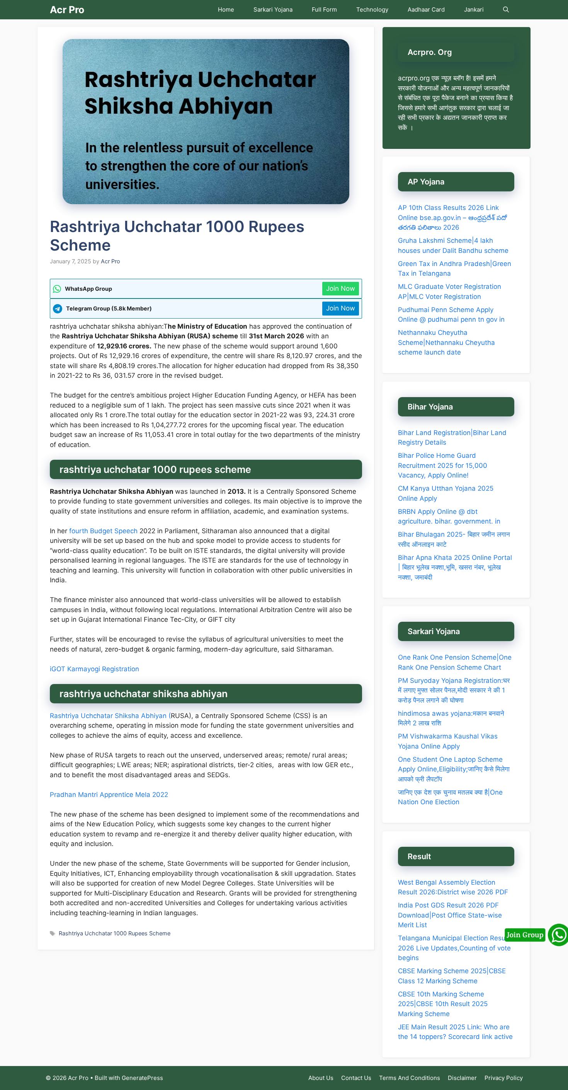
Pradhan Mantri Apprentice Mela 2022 (109, 794)
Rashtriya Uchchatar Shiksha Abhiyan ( (110, 716)
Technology (372, 9)
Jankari (474, 9)
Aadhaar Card (426, 9)
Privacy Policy (504, 1077)
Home (226, 9)
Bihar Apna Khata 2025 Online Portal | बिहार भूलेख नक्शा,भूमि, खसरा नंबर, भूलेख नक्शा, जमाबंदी (455, 567)
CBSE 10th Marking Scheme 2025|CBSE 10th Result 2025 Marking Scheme (443, 1004)
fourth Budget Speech (104, 531)
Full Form (324, 9)
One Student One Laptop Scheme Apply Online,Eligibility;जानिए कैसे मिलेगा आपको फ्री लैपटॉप (454, 769)
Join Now (340, 288)
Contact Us (356, 1077)
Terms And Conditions (409, 1077)
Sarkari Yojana (273, 9)
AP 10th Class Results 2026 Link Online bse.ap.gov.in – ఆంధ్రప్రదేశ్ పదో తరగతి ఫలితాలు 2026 (452, 217)
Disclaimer (462, 1077)
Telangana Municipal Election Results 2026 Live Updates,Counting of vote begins (455, 948)
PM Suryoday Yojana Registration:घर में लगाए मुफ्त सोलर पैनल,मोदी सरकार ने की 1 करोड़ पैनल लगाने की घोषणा (454, 690)
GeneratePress (142, 1077)
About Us (320, 1077)
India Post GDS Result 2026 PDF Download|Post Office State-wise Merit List (450, 915)
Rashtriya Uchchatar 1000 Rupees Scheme (114, 933)
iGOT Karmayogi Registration (94, 669)
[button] (506, 9)
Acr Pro (67, 9)
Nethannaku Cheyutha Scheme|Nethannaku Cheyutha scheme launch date (446, 342)
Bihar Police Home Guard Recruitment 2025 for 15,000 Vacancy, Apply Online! (442, 465)
